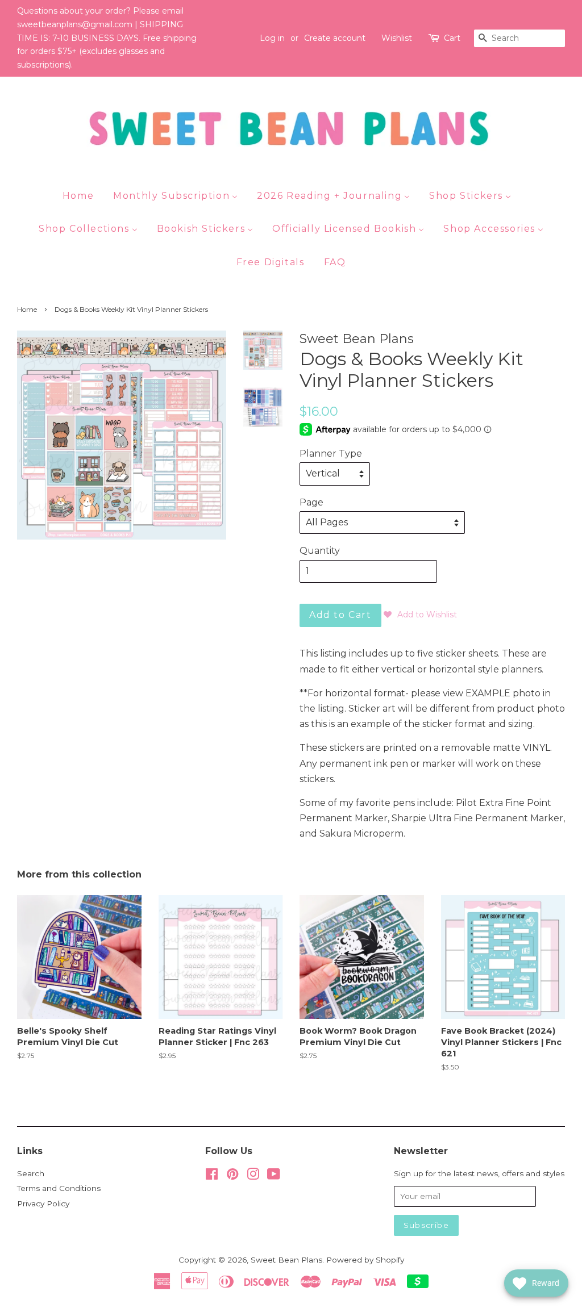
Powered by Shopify (365, 1259)
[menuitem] (82, 195)
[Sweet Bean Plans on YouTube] (273, 1176)
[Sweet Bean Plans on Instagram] (253, 1176)
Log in (272, 38)
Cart (452, 38)
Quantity (320, 550)
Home (27, 309)
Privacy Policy (43, 1203)
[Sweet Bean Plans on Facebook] (211, 1176)
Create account (334, 38)
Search (30, 1173)
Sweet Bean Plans (286, 1259)
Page (311, 502)
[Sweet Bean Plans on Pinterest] (232, 1176)
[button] (420, 614)
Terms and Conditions (59, 1188)
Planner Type (331, 453)
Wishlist (396, 38)
